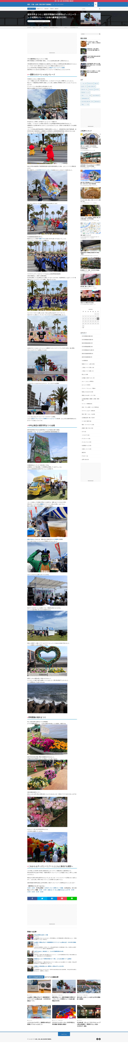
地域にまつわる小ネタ (93, 185)
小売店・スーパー (92, 271)
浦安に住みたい (31, 539)
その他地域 (84, 360)
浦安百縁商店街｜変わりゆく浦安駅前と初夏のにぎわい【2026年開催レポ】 (94, 65)
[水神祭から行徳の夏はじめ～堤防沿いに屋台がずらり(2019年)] (30, 968)
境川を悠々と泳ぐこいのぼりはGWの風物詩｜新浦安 (88, 998)
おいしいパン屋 (92, 150)
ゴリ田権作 (55, 539)
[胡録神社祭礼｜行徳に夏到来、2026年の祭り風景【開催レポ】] (84, 51)
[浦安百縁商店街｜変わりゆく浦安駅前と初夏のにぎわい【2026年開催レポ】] (84, 66)
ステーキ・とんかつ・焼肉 (94, 220)
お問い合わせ (84, 459)
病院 (83, 452)
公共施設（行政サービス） (87, 377)
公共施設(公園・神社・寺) (87, 417)
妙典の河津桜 (91, 86)
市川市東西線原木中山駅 (87, 350)
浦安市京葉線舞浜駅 (86, 357)
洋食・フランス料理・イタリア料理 (89, 407)
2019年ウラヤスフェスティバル (44, 170)
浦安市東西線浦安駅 (86, 343)
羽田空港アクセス (85, 92)
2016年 (72, 889)
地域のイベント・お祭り (87, 364)
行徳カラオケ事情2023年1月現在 (87, 302)
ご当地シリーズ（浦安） (87, 370)
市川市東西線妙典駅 (85, 150)
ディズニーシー (85, 438)
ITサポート (84, 456)
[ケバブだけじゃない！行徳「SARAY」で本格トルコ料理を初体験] (84, 44)
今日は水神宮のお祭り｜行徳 (41, 934)
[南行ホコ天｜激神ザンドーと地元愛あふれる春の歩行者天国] (84, 73)
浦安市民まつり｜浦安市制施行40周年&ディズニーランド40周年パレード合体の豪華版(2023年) (63, 999)
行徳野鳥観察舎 (85, 98)
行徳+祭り (46, 8)
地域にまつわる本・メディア (88, 395)
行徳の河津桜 (96, 95)
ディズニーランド (85, 442)
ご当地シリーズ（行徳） (87, 367)
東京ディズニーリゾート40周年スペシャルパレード (44, 418)
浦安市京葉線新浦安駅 (39, 21)
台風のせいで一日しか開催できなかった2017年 (59, 889)
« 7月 (83, 327)
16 (98, 318)
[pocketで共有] (62, 898)
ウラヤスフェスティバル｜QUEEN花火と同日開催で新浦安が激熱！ (63, 1023)
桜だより (84, 374)
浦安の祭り (47, 21)
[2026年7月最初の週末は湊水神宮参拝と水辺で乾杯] (84, 59)
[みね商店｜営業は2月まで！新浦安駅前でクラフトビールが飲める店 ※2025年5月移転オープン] (30, 945)
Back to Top (64, 1034)
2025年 (33, 888)
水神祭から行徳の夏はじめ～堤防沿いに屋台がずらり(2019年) (49, 966)
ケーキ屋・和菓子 (92, 167)
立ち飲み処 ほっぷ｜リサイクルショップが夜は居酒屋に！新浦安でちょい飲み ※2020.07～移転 (89, 1024)
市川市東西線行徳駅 (85, 167)
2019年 (40, 889)
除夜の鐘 (97, 101)
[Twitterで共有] (42, 898)
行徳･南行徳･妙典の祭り (87, 101)
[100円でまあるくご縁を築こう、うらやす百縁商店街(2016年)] (30, 954)
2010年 (41, 891)
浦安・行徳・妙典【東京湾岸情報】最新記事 (64, 1)
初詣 (96, 83)
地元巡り (84, 86)
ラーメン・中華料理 (86, 403)
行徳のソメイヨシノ (86, 95)
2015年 (29, 891)
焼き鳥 (91, 89)
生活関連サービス (92, 304)
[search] (100, 9)
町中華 (97, 89)
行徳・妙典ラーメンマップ (86, 235)
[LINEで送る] (72, 898)
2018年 (45, 889)
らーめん (84, 83)
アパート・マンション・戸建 (88, 388)
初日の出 (90, 83)
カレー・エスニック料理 (87, 381)
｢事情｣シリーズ (85, 104)
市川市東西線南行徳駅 (93, 236)
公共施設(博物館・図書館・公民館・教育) (90, 398)
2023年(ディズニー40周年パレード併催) (53, 888)
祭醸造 (41, 504)
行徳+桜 (51, 8)
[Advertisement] (52, 42)
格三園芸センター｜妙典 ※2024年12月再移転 (90, 270)
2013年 (37, 891)
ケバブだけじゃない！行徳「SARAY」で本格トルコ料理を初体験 (93, 43)
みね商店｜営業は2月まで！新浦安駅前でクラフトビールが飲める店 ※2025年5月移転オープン (39, 999)
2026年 (29, 888)
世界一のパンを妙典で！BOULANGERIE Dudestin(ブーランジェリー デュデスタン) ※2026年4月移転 (90, 147)
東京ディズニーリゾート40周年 (57, 67)
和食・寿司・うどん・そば (87, 414)
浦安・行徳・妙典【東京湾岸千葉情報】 (43, 1039)
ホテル (83, 431)
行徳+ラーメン (40, 8)
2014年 (33, 891)
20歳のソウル (42, 238)
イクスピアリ (84, 435)
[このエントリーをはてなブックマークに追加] (52, 898)
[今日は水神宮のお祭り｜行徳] (30, 937)
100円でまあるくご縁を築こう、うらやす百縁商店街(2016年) (48, 951)
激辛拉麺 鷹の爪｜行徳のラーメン (87, 286)
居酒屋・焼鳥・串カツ (86, 428)
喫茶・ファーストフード (87, 424)
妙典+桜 (56, 8)
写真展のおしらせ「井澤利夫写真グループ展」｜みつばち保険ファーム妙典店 (52, 958)
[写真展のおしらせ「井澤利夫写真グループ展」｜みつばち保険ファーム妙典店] (30, 961)
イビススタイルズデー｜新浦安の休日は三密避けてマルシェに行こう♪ (39, 1023)
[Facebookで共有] (32, 898)
